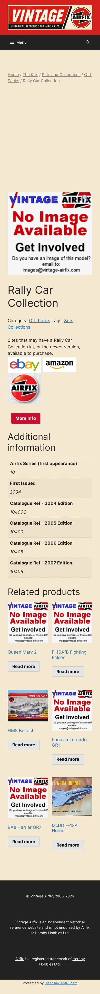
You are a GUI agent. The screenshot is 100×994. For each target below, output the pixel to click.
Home (13, 74)
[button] (88, 42)
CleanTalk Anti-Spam (61, 983)
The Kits (30, 74)
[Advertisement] (50, 138)
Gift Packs (39, 320)
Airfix (19, 958)
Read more (23, 666)
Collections (19, 327)
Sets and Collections (61, 74)
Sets (68, 320)
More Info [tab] (25, 418)
